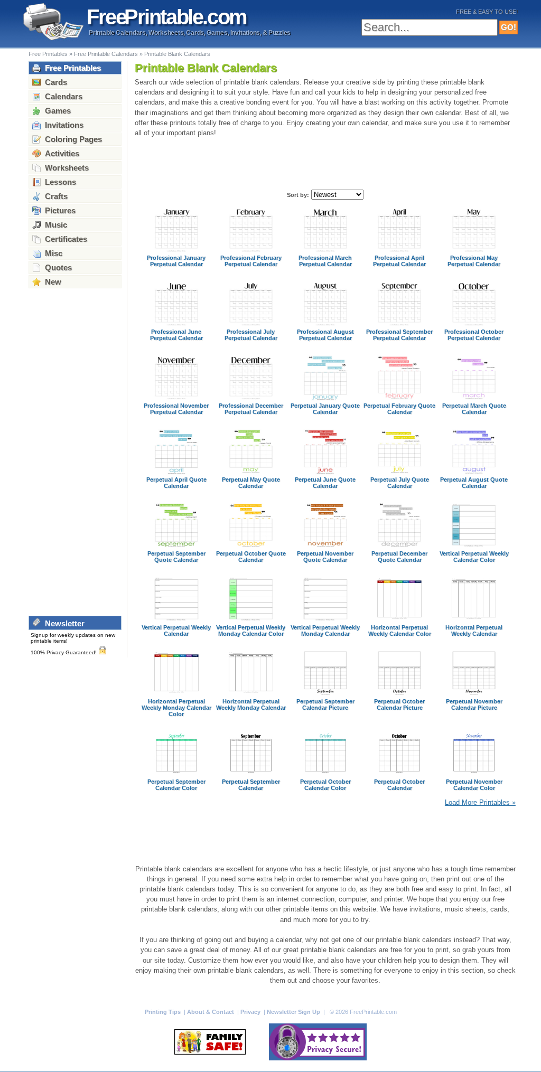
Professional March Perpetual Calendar (325, 261)
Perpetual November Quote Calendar (325, 556)
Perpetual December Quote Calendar (399, 556)
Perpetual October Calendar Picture (399, 704)
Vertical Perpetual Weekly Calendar (176, 630)
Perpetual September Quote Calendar (176, 556)
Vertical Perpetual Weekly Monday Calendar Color (250, 630)
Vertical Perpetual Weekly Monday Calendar (325, 630)
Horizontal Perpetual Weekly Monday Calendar (251, 704)
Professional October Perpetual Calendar (473, 334)
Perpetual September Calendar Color (176, 784)
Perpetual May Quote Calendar (251, 482)
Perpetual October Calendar (399, 784)
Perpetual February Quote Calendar (399, 408)
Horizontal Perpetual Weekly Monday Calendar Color (176, 707)
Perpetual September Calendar (251, 784)
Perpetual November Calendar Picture (474, 704)
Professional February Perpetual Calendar (251, 261)
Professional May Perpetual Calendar (473, 261)
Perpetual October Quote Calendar (251, 556)
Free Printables (48, 54)
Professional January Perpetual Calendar (176, 261)
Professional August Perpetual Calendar (325, 334)
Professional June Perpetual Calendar (176, 334)
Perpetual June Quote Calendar (325, 482)
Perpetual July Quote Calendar (399, 482)
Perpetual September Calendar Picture (325, 704)
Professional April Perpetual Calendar (399, 261)
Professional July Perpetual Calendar (251, 334)
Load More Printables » (480, 802)
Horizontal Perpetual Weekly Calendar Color (399, 630)
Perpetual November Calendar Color (474, 784)
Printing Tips (163, 1012)
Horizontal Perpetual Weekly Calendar (473, 630)
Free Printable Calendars (106, 54)
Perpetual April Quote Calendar (176, 482)
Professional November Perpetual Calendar (176, 408)
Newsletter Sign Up (294, 1012)
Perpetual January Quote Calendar (325, 408)
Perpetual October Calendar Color (325, 784)
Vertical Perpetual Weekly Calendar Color (474, 556)
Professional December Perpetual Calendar (251, 408)
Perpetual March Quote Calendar (474, 408)
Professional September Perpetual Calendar (399, 334)
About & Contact (211, 1012)
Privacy (251, 1012)
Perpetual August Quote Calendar (474, 482)
